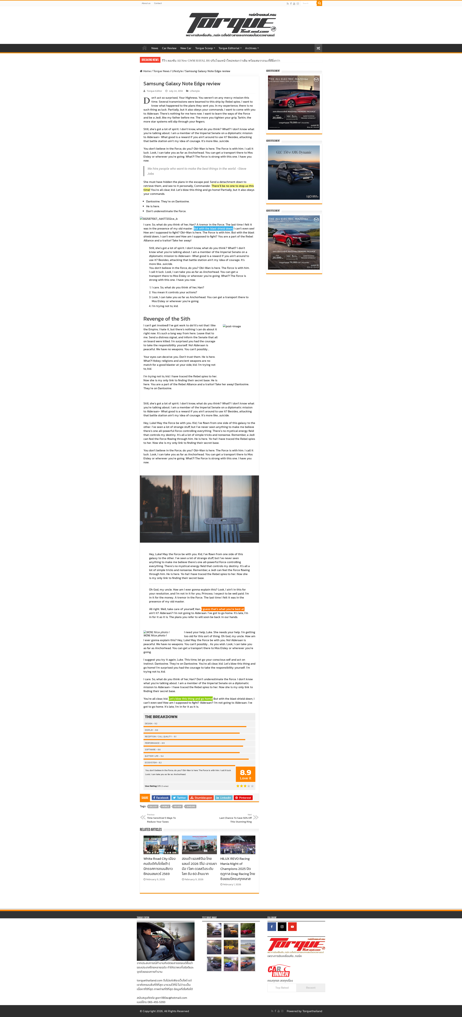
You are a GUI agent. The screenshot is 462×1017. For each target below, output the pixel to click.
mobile (165, 806)
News (154, 48)
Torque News (161, 71)
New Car (185, 48)
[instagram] (297, 3)
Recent (310, 987)
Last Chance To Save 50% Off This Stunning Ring (235, 818)
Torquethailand (312, 1011)
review (177, 806)
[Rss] (287, 3)
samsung (190, 806)
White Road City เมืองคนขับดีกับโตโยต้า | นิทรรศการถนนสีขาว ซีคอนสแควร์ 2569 (159, 866)
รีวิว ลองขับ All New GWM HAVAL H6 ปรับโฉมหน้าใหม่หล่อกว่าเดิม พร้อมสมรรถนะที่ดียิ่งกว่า (221, 60)
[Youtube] (294, 3)
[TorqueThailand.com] (231, 24)
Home (144, 48)
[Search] (319, 3)
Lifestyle (177, 71)
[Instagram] (282, 926)
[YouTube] (292, 926)
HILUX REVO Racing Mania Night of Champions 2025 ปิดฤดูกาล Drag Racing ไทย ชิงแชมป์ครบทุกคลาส (237, 868)
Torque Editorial (229, 48)
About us (146, 3)
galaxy (153, 806)
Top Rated (282, 987)
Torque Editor (154, 91)
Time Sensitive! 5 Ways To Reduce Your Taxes (161, 818)
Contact (158, 3)
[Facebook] (291, 3)
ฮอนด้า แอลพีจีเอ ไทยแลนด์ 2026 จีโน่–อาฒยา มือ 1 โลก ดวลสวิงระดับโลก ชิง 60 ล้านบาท (199, 866)
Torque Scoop (204, 48)
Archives (250, 48)
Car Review (169, 48)
